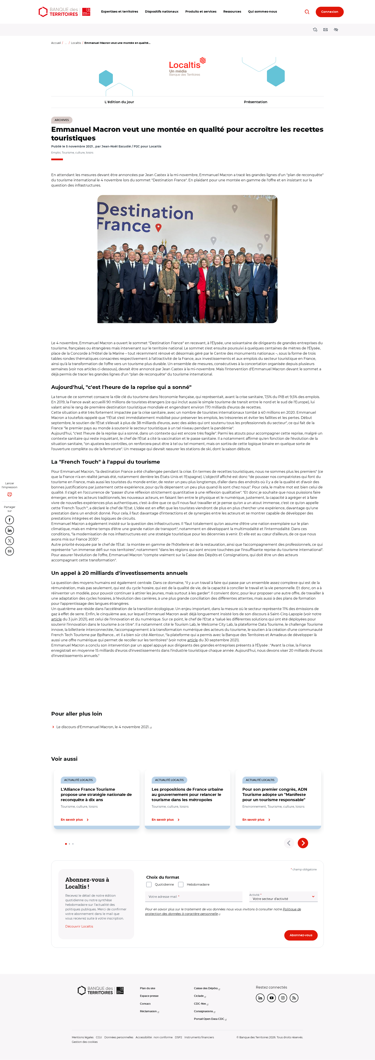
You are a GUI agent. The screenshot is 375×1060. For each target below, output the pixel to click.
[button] (119, 12)
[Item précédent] (289, 843)
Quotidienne (164, 884)
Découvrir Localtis (79, 926)
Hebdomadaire (198, 884)
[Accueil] (64, 12)
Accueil (56, 43)
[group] (187, 259)
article (56, 619)
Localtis (76, 43)
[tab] (66, 844)
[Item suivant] (303, 843)
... (66, 43)
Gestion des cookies (85, 1041)
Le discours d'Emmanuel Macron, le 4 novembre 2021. (102, 727)
